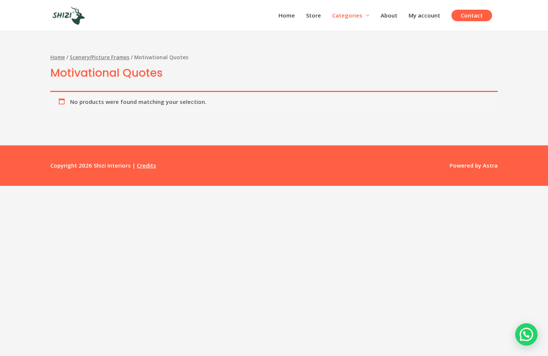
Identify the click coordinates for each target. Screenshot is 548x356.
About (389, 15)
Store (313, 15)
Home (286, 15)
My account (424, 15)
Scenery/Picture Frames (99, 57)
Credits (146, 165)
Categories (347, 15)
